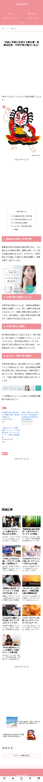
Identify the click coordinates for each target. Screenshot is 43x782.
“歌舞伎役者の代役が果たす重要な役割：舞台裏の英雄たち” (10, 414)
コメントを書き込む (21, 755)
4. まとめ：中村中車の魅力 (22, 226)
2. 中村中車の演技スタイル (22, 219)
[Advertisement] (21, 70)
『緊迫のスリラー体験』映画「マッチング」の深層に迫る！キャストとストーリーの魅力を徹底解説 (10, 432)
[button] (38, 472)
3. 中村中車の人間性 (20, 223)
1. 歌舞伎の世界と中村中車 (22, 216)
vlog (5, 453)
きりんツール (16, 396)
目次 (18, 211)
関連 (16, 229)
